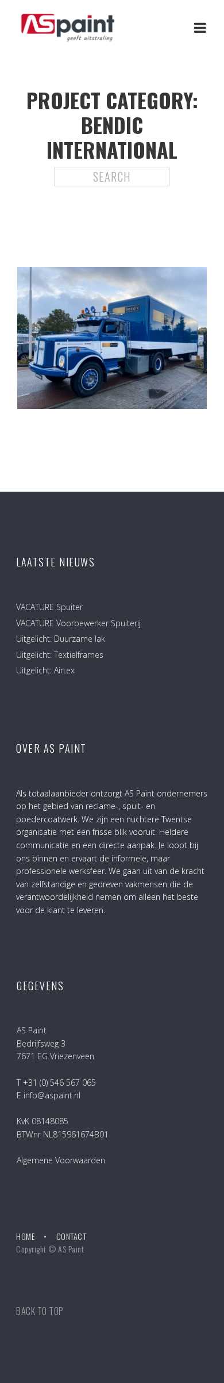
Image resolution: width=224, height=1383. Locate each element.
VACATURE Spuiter (49, 607)
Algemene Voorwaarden (61, 1160)
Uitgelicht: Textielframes (59, 654)
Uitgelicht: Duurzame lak (60, 638)
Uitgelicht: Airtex (45, 670)
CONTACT (71, 1236)
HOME (25, 1236)
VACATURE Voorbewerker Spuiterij (78, 623)
